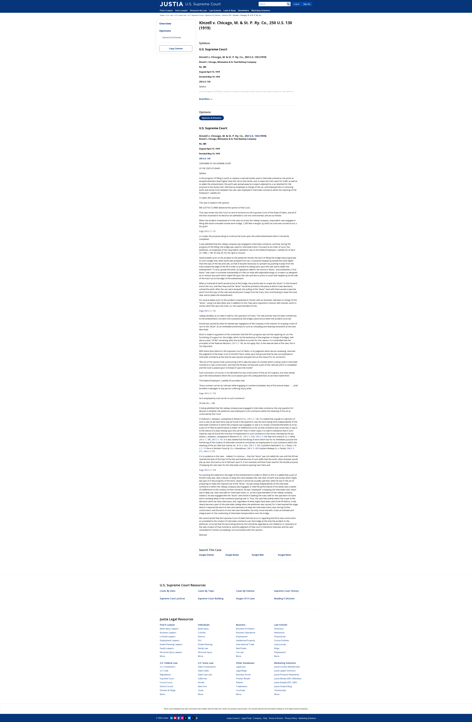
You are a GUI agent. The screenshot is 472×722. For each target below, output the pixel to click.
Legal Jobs (241, 666)
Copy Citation (176, 48)
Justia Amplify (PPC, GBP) (285, 682)
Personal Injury (205, 652)
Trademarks (241, 686)
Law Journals (280, 644)
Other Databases (245, 662)
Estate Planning (205, 644)
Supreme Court (167, 678)
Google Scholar (206, 555)
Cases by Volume (245, 590)
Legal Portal (246, 718)
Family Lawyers (167, 648)
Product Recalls (243, 678)
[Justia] (171, 4)
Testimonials (280, 690)
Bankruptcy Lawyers (169, 628)
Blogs (276, 648)
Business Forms (243, 674)
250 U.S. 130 (252, 136)
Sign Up (306, 4)
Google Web (258, 555)
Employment (242, 636)
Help (265, 718)
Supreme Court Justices (172, 598)
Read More (204, 99)
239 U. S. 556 (249, 436)
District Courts (166, 686)
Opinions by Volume (213, 15)
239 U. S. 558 (261, 436)
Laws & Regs (229, 10)
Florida (201, 682)
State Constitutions (207, 666)
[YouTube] (175, 717)
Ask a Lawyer (181, 10)
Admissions (279, 632)
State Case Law (205, 674)
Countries (240, 690)
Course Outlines (281, 640)
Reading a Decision (284, 598)
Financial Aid (279, 636)
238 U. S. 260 (254, 445)
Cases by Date (167, 590)
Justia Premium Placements (286, 674)
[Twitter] (192, 717)
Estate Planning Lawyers (171, 644)
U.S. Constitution (167, 666)
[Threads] (185, 717)
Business (240, 624)
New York (202, 686)
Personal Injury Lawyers (171, 652)
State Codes (203, 670)
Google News (284, 555)
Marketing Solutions (260, 10)
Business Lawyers (168, 632)
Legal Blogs (241, 670)
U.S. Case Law (180, 15)
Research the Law (198, 10)
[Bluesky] (189, 717)
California (202, 678)
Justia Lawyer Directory (284, 670)
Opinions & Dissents (211, 118)
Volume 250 (226, 15)
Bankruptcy (203, 628)
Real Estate (241, 648)
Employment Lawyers (169, 640)
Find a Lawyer (166, 10)
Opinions (165, 30)
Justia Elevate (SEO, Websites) (287, 678)
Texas (200, 690)
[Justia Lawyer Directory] (196, 717)
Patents (239, 682)
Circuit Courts (166, 682)
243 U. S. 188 (205, 439)
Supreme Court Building (210, 598)
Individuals (204, 624)
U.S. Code (164, 670)
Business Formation (245, 628)
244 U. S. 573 (209, 451)
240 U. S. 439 (252, 448)
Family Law (203, 648)
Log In (296, 4)
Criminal (202, 632)
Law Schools (215, 10)
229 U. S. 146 (237, 343)
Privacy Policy (291, 718)
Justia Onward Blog (283, 686)
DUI (199, 640)
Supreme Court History (286, 590)
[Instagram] (182, 717)
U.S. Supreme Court (195, 15)
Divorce (201, 636)
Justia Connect (233, 718)
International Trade (245, 644)
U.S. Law (169, 15)
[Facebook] (178, 717)
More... (163, 656)
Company (257, 718)
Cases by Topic (206, 590)
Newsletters (243, 10)
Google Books (232, 555)
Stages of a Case (245, 598)
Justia (162, 15)
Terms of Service (276, 718)
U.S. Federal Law (168, 662)
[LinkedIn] (171, 717)
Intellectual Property (245, 640)
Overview (165, 23)
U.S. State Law (205, 662)
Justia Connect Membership (287, 666)
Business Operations (245, 632)
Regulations (165, 674)
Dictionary (279, 628)
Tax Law (240, 652)
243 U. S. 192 (217, 439)
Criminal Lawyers (168, 636)
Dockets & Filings (168, 690)
